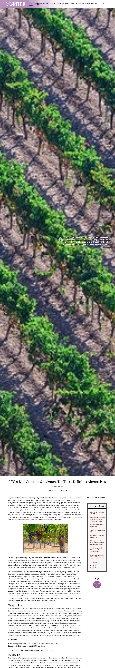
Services (65, 3)
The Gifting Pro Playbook (95, 567)
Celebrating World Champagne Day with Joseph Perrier (97, 550)
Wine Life (74, 3)
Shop (31, 3)
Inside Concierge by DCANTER (96, 525)
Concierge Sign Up (41, 3)
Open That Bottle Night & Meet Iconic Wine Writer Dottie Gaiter (97, 519)
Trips (59, 3)
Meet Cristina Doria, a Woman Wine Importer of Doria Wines (97, 557)
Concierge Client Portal (88, 3)
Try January (93, 562)
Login (31, 5)
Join (103, 3)
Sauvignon (37, 505)
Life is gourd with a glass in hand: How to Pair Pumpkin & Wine (97, 542)
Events (52, 3)
